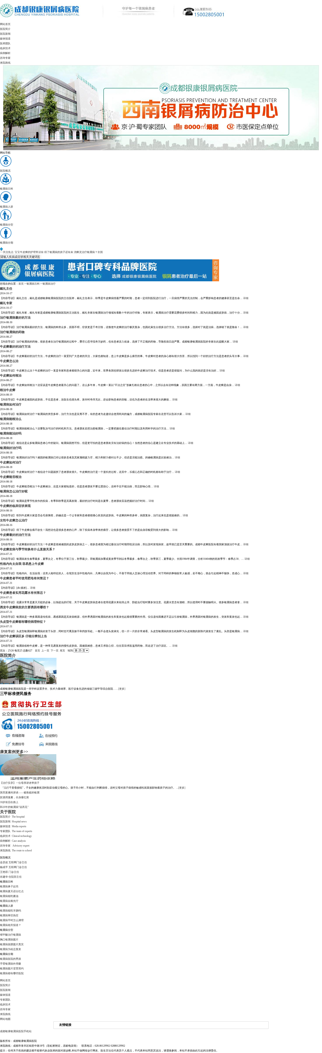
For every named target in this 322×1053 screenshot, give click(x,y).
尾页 (62, 650)
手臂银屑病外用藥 (10, 963)
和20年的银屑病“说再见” (14, 807)
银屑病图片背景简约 (12, 968)
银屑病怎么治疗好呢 (14, 491)
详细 (245, 298)
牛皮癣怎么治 (9, 361)
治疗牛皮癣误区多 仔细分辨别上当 (23, 636)
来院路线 (5, 62)
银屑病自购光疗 (9, 900)
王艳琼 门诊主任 (9, 872)
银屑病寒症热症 (9, 915)
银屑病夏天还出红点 (12, 891)
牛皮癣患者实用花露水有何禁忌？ (23, 592)
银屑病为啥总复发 (10, 949)
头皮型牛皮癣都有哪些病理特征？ (23, 621)
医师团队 (5, 43)
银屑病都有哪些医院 (12, 973)
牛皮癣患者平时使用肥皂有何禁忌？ (24, 578)
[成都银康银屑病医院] (112, 20)
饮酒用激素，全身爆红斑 (14, 797)
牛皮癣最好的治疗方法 (15, 346)
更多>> (22, 752)
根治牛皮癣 (7, 390)
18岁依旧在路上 (9, 802)
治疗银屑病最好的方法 (15, 317)
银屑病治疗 (49, 283)
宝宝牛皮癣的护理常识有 (29, 252)
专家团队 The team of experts (16, 831)
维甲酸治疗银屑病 (10, 934)
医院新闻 (5, 33)
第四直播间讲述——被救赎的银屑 (19, 792)
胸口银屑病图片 (9, 939)
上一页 (45, 650)
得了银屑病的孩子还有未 (58, 252)
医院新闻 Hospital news (13, 821)
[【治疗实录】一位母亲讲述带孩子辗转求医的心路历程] (28, 779)
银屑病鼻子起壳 (9, 886)
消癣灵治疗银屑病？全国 (88, 252)
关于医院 (8, 812)
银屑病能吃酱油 (9, 896)
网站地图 (5, 1019)
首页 (21, 283)
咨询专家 (5, 57)
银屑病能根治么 (10, 419)
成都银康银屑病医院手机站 (16, 1031)
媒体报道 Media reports (13, 826)
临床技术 (5, 48)
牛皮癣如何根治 (10, 375)
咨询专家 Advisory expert (14, 845)
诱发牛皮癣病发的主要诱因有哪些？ (24, 607)
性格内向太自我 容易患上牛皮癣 (22, 563)
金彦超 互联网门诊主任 (13, 862)
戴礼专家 (6, 303)
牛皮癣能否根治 (10, 477)
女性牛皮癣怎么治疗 (14, 520)
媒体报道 (5, 38)
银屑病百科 (33, 283)
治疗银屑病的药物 (12, 332)
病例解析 (5, 53)
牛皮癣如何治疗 (10, 462)
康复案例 (8, 752)
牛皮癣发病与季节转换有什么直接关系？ (27, 549)
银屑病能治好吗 (10, 433)
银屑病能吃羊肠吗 (10, 910)
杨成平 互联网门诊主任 (13, 867)
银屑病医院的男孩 (10, 958)
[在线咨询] (109, 280)
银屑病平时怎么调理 (12, 920)
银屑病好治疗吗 (10, 448)
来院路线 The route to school (16, 850)
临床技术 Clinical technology (16, 836)
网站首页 (5, 24)
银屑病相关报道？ (10, 925)
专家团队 (5, 999)
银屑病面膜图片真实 (12, 944)
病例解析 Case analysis (13, 840)
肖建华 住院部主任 (11, 876)
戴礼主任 (6, 288)
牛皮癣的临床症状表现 (15, 506)
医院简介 (5, 28)
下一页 (54, 650)
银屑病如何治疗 (10, 404)
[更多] (121, 688)
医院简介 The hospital (12, 816)
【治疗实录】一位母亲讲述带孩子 (19, 782)
